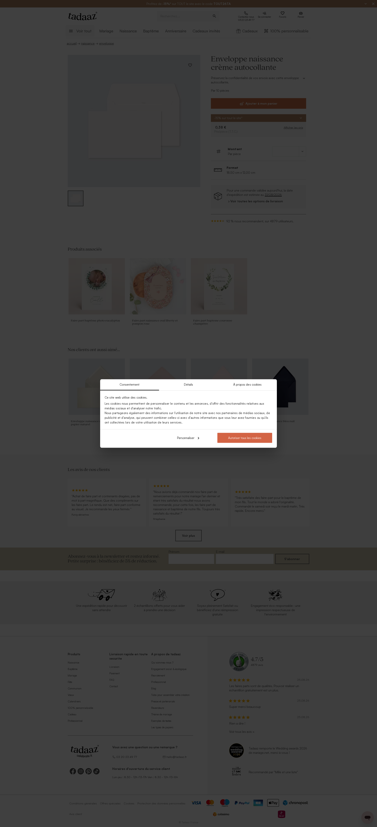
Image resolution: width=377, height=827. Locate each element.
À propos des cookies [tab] (247, 384)
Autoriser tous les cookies (244, 438)
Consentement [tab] (129, 384)
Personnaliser (185, 438)
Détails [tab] (188, 384)
